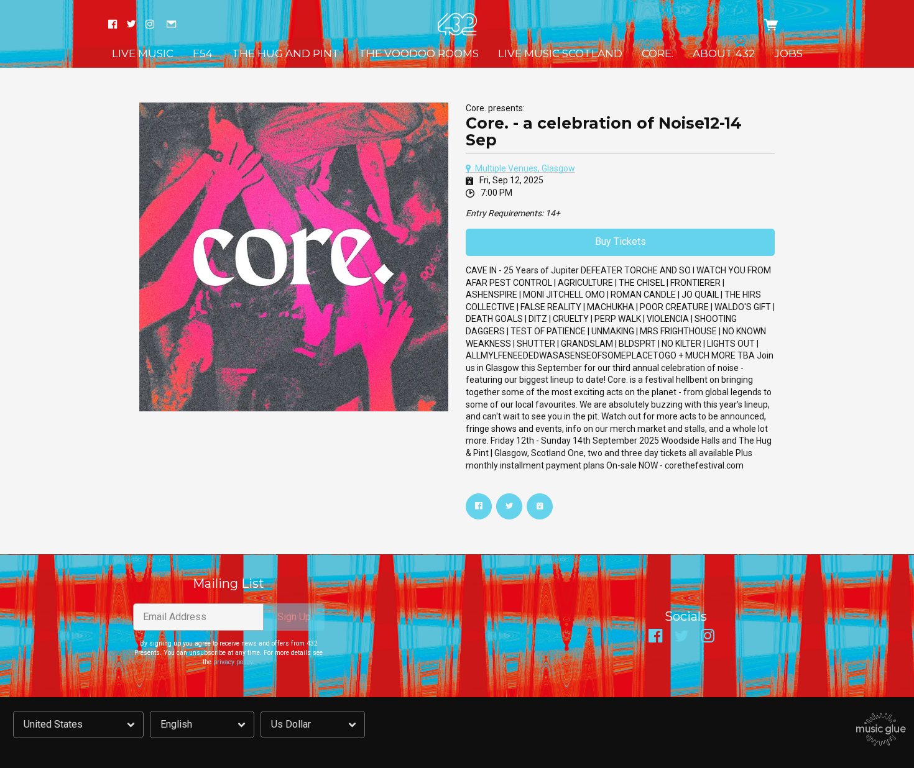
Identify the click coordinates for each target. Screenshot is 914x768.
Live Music (142, 53)
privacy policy (232, 662)
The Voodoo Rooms (419, 53)
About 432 (724, 53)
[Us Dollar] (313, 724)
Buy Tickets (620, 241)
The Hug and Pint (285, 53)
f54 (203, 53)
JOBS (788, 53)
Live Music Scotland (560, 53)
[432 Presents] (457, 24)
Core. (657, 53)
